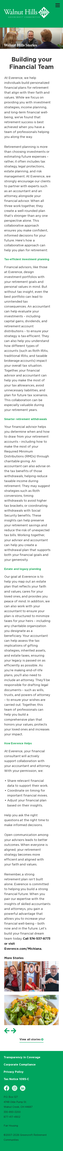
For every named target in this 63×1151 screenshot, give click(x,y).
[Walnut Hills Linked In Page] (22, 1088)
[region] (26, 12)
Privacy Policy (14, 1071)
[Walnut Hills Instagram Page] (14, 1088)
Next (13, 1031)
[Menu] (57, 5)
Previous (7, 1031)
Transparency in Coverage (22, 1057)
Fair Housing (11, 1125)
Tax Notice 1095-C (16, 1079)
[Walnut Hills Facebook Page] (6, 1088)
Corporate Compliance (20, 1064)
